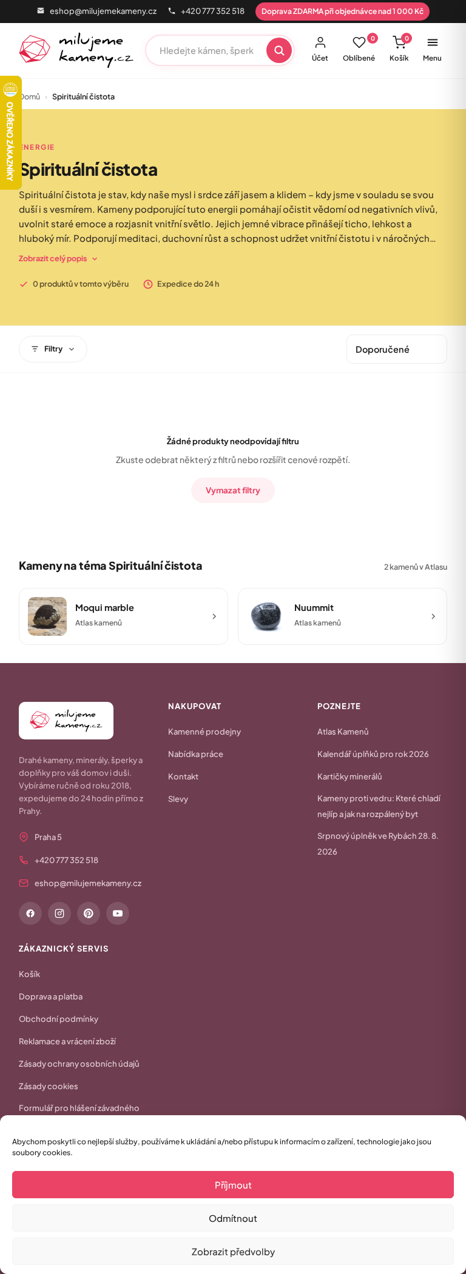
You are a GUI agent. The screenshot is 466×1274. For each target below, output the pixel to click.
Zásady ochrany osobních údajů (79, 1064)
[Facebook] (30, 913)
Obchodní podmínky (58, 1019)
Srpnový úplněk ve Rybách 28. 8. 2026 (378, 843)
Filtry (53, 348)
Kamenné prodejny (204, 731)
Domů (29, 96)
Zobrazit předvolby (233, 1251)
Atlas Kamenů (343, 731)
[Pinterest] (88, 913)
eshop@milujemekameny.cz (103, 11)
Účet (320, 57)
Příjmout (233, 1184)
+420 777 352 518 (213, 11)
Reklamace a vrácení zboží (67, 1041)
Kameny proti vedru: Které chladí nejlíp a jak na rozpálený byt (379, 806)
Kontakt (183, 776)
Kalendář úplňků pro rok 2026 (373, 754)
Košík (399, 48)
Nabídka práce (195, 754)
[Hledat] (279, 50)
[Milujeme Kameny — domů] (77, 50)
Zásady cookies (48, 1086)
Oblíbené (359, 48)
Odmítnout (233, 1218)
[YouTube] (117, 913)
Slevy (178, 799)
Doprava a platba (51, 996)
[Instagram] (59, 913)
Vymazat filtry (233, 490)
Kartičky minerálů (349, 776)
